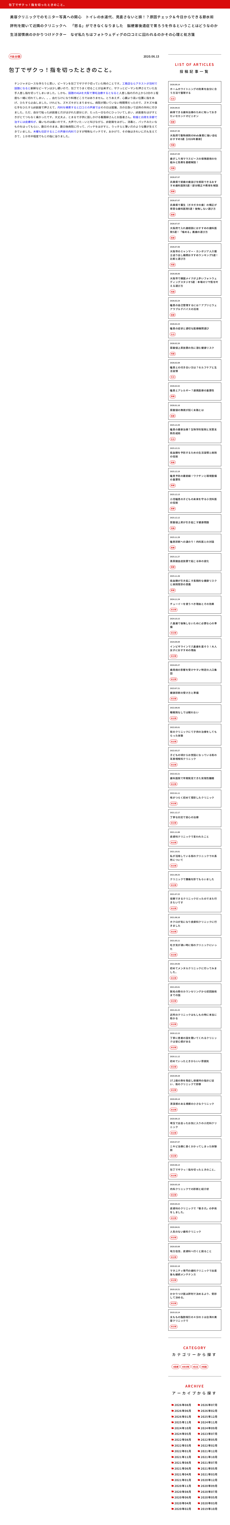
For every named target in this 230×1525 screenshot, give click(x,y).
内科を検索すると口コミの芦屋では (79, 107)
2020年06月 (183, 1497)
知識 (205, 1366)
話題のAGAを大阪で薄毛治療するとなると (93, 93)
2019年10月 (209, 1509)
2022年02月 (209, 1445)
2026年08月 (183, 1405)
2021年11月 (183, 1457)
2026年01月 (183, 1416)
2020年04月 (183, 1503)
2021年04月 (183, 1474)
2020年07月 (209, 1491)
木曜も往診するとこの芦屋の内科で (54, 131)
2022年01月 (183, 1451)
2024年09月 (209, 1428)
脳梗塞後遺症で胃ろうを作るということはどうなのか (172, 25)
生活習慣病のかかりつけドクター (38, 34)
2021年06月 (183, 1468)
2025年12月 (209, 1416)
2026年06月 (183, 1410)
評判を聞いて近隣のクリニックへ (38, 25)
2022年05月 (209, 1439)
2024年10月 (183, 1428)
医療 (176, 1366)
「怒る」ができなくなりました (97, 25)
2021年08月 (183, 1462)
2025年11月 (183, 1422)
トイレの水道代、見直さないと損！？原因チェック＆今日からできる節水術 (150, 16)
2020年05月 (209, 1497)
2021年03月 (209, 1474)
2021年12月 (209, 1451)
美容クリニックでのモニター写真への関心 (46, 16)
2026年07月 (209, 1405)
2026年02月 (209, 1410)
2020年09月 (209, 1486)
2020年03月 (209, 1503)
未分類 (16, 56)
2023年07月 (209, 1433)
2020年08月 (183, 1491)
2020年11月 (183, 1486)
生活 (196, 1366)
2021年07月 (209, 1462)
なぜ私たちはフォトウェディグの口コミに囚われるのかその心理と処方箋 (133, 34)
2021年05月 (209, 1468)
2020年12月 (209, 1480)
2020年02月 (183, 1509)
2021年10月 (209, 1457)
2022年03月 (183, 1445)
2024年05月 (183, 1433)
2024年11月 (209, 1422)
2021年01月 (183, 1480)
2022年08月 (183, 1439)
